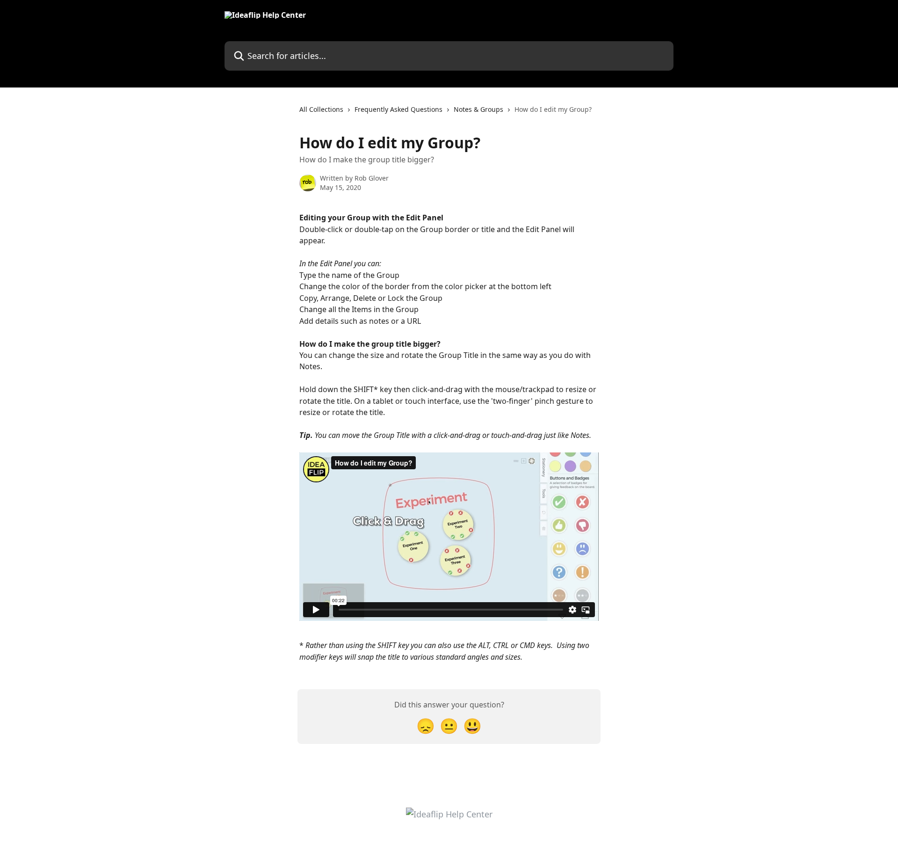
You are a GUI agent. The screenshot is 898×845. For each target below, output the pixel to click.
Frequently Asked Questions (398, 109)
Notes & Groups (478, 109)
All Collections (321, 109)
